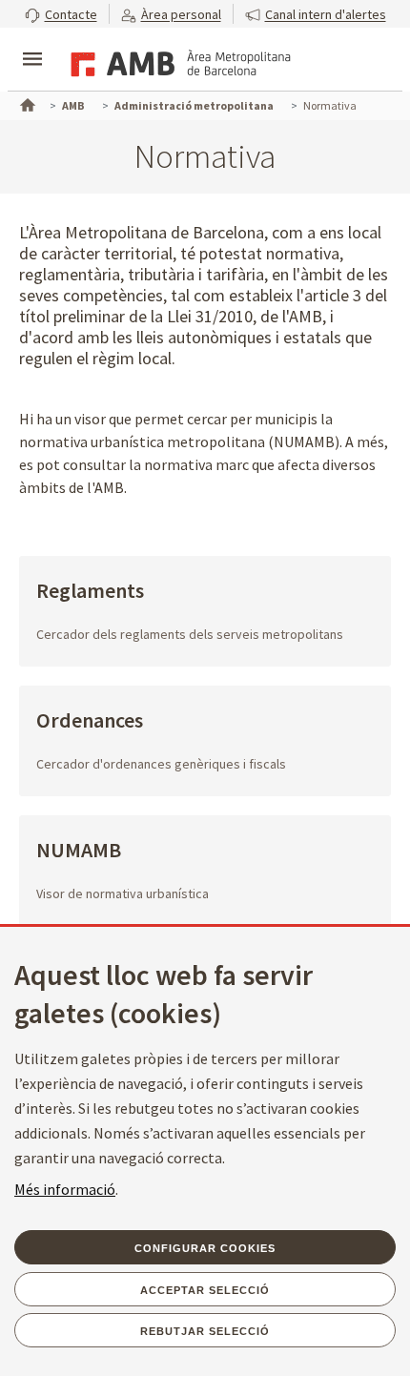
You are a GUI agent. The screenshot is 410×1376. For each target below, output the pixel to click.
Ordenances (89, 721)
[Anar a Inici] (25, 103)
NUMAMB (78, 851)
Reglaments (90, 592)
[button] (61, 14)
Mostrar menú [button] (32, 43)
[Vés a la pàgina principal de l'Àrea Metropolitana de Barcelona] (177, 61)
